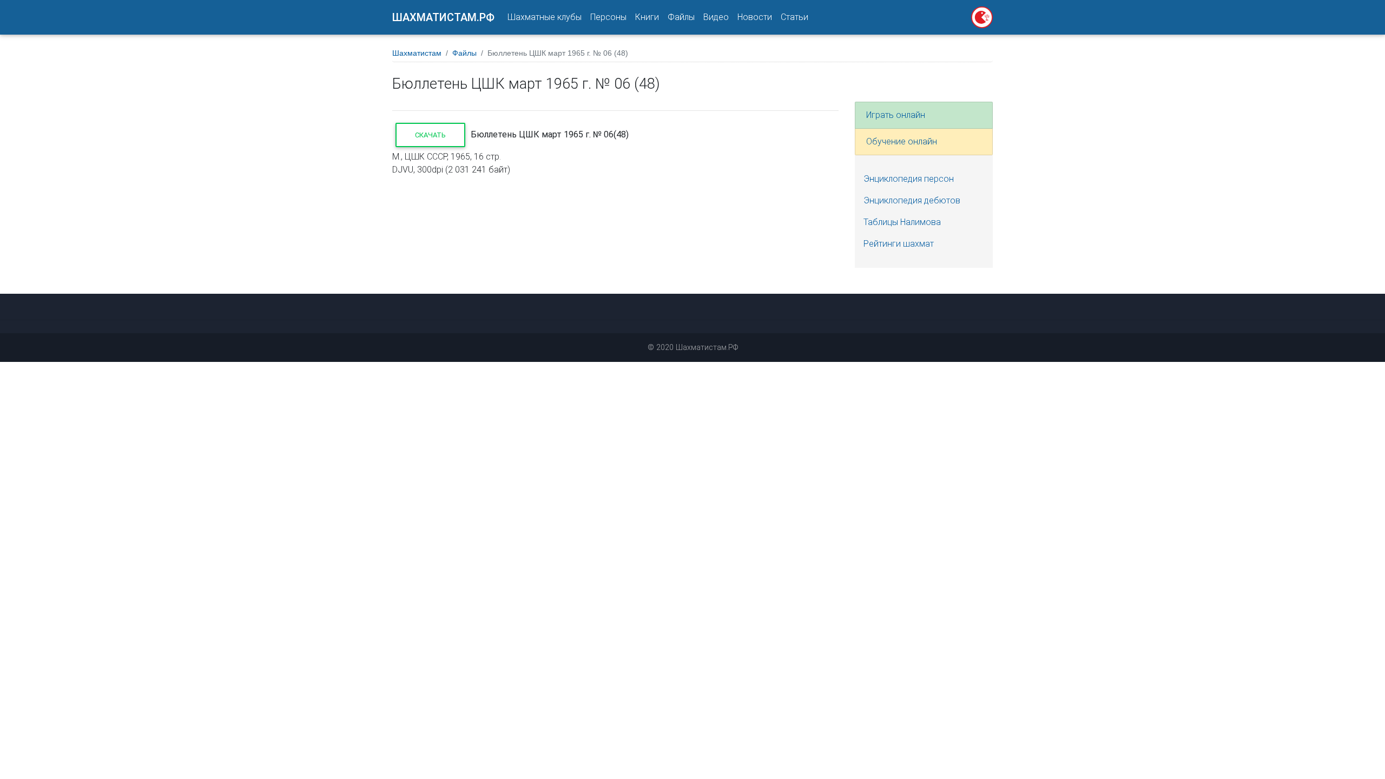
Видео (716, 17)
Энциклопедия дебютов (911, 200)
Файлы (681, 17)
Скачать (430, 135)
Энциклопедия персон (908, 179)
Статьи (794, 17)
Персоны (608, 17)
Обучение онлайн (901, 141)
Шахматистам (416, 53)
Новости (754, 17)
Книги (647, 17)
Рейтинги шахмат (898, 244)
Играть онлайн (895, 115)
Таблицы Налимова (902, 222)
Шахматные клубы (544, 17)
